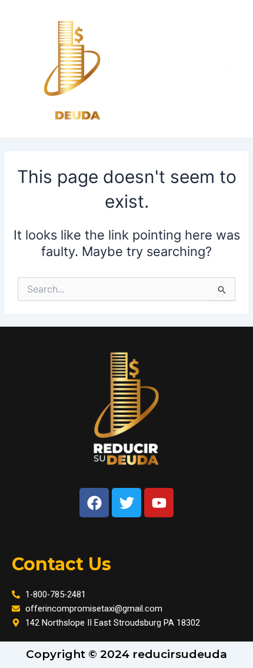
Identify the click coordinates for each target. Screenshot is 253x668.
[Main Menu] (229, 69)
